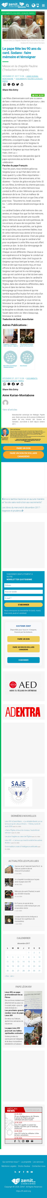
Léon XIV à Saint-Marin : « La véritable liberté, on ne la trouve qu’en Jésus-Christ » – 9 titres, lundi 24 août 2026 (23, 823)
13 (18, 962)
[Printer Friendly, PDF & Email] (38, 95)
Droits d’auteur (24, 1166)
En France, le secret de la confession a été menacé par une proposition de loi (27, 905)
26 (13, 971)
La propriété (26, 1162)
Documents (7, 13)
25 (8, 971)
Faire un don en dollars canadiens (23, 455)
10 (39, 957)
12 (13, 962)
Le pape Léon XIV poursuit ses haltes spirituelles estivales (14, 1030)
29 (29, 971)
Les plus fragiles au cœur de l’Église (18, 836)
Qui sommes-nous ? (10, 1162)
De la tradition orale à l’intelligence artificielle (21, 846)
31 (39, 971)
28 (23, 971)
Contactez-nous (38, 1166)
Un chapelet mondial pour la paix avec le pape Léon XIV (27, 880)
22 (29, 966)
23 (34, 966)
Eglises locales (20, 13)
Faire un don (23, 448)
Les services (38, 1162)
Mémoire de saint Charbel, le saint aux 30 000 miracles (27, 892)
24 (39, 966)
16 (34, 962)
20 (18, 966)
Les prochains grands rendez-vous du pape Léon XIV (14, 1013)
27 (18, 971)
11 (8, 962)
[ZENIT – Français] (13, 4)
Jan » (12, 976)
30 (34, 971)
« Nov (7, 976)
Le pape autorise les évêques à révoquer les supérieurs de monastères (26, 919)
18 (8, 966)
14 (23, 962)
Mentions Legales (9, 1166)
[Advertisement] (23, 480)
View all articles (9, 409)
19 (13, 966)
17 (39, 962)
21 (23, 966)
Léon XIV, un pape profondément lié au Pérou (14, 994)
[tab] (14, 1109)
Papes (31, 13)
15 (29, 962)
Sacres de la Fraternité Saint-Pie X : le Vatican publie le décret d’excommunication (28, 868)
